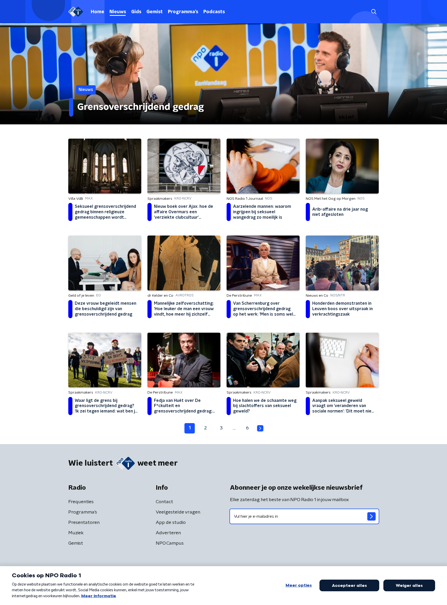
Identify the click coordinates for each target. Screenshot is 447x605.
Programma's (183, 12)
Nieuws (117, 12)
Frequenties (81, 502)
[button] (374, 12)
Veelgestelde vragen (178, 512)
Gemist (154, 12)
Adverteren (168, 533)
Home (97, 12)
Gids (136, 12)
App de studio (171, 522)
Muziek (76, 533)
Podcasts (214, 12)
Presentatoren (84, 522)
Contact (164, 502)
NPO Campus (170, 543)
